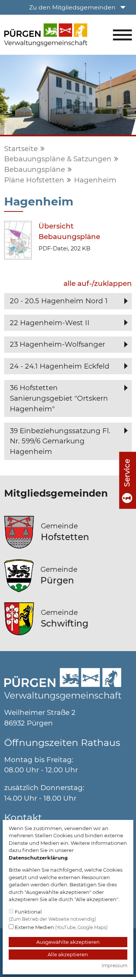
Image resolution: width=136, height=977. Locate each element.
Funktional (52, 915)
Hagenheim (95, 180)
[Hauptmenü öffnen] (122, 35)
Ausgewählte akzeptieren (68, 942)
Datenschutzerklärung (38, 858)
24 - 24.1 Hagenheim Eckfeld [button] (60, 366)
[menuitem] (79, 7)
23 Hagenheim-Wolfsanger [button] (57, 344)
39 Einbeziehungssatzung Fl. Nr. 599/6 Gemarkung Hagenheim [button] (60, 441)
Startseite (21, 148)
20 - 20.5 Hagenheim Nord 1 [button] (59, 300)
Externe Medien (61, 927)
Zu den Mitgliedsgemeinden (73, 7)
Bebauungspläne (34, 169)
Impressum (114, 965)
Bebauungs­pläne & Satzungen (57, 158)
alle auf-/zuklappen (97, 283)
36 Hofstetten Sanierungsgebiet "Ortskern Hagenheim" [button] (59, 398)
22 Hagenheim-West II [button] (50, 322)
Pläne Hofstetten (34, 180)
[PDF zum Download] (18, 239)
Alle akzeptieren (68, 954)
